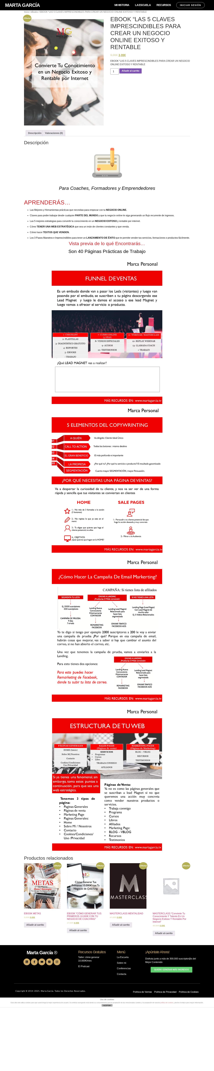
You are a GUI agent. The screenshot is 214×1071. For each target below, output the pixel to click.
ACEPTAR (107, 1005)
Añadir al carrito (130, 71)
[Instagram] (57, 961)
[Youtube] (41, 961)
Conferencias (124, 968)
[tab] (35, 133)
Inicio (26, 12)
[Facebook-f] (34, 961)
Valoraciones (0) (54, 133)
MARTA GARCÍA (22, 5)
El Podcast (83, 966)
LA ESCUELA (143, 5)
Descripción (34, 133)
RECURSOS (163, 5)
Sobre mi (121, 963)
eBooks (34, 12)
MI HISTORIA (121, 5)
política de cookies (167, 1002)
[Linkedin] (26, 961)
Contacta (121, 974)
